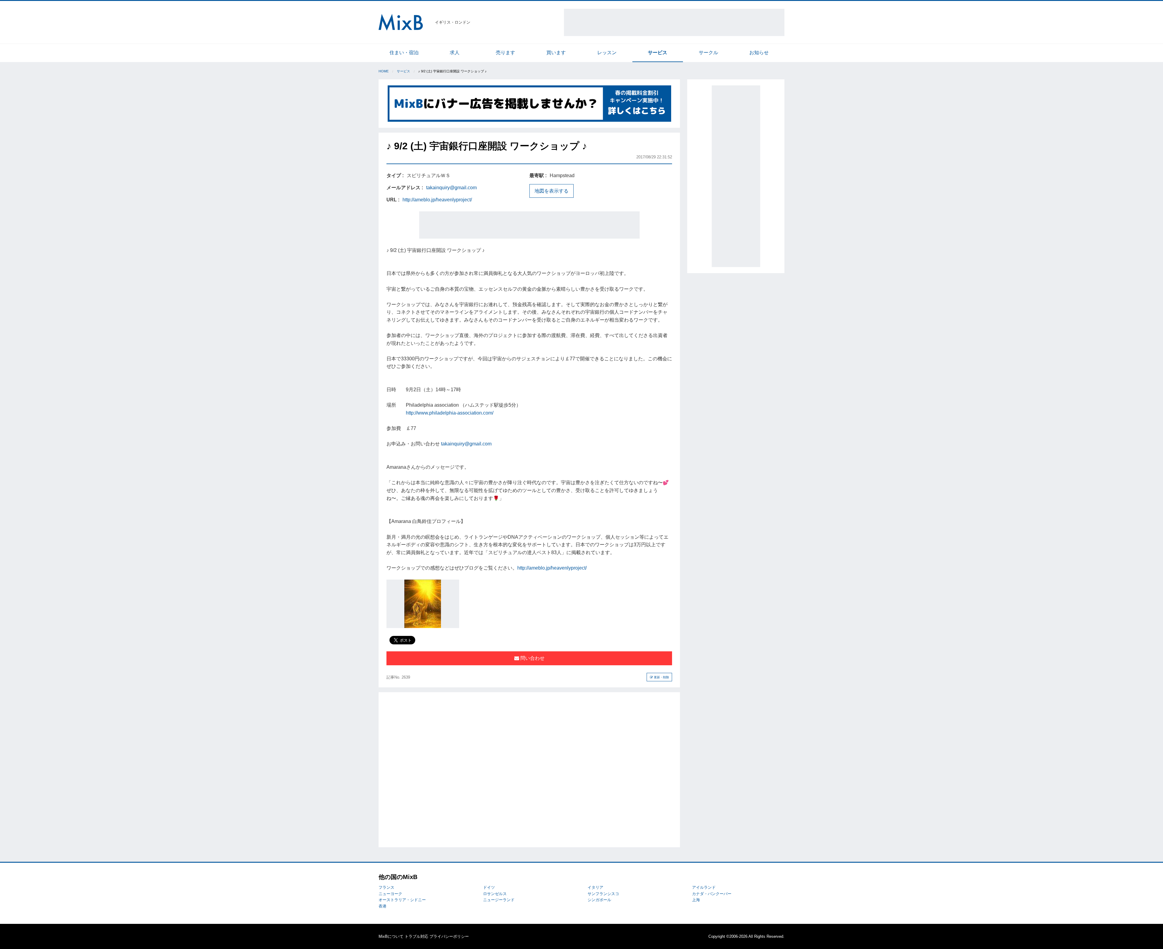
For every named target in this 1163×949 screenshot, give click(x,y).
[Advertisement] (674, 22)
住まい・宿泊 (404, 52)
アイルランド (704, 887)
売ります (505, 52)
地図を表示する (551, 190)
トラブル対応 (416, 936)
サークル (708, 52)
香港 (382, 906)
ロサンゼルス (495, 893)
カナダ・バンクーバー (711, 893)
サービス (657, 52)
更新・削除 (661, 677)
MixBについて (391, 936)
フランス (386, 887)
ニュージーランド (499, 900)
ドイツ (489, 887)
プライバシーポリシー (449, 936)
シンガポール (599, 900)
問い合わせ (532, 658)
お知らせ (759, 52)
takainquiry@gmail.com (451, 187)
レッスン (607, 52)
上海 (696, 900)
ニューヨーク (390, 893)
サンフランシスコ (603, 893)
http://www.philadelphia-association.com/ (449, 412)
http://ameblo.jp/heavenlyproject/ (437, 199)
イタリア (595, 887)
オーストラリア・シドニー (402, 900)
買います (556, 52)
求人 (454, 52)
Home (384, 71)
